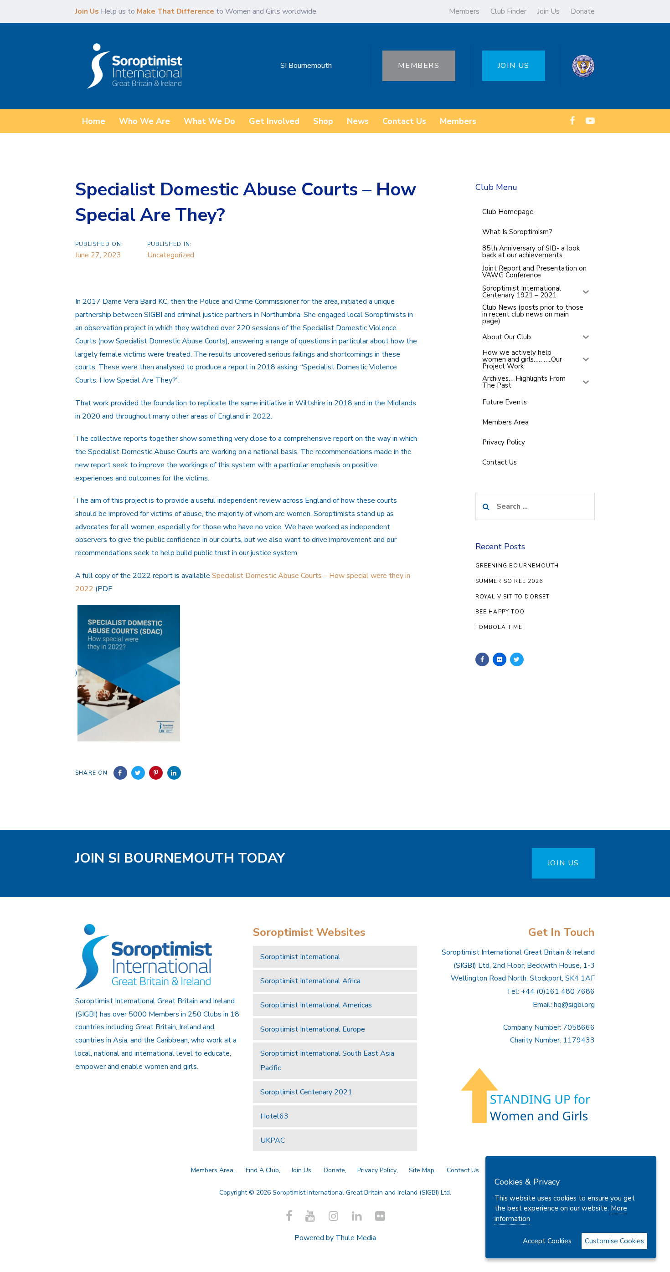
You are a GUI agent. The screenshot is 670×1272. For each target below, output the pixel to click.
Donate (583, 11)
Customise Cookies (614, 1241)
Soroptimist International (300, 957)
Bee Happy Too (500, 611)
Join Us (548, 11)
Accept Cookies (547, 1241)
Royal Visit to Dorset (512, 596)
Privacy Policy (377, 1170)
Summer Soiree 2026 (509, 581)
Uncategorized (170, 255)
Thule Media (355, 1238)
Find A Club (262, 1170)
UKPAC (272, 1140)
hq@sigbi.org (574, 1005)
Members (464, 11)
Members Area (212, 1170)
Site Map (421, 1170)
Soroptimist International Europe (312, 1029)
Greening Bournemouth (517, 565)
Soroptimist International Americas (316, 1005)
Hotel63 (274, 1116)
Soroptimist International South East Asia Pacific (327, 1060)
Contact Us (463, 1170)
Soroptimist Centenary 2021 (306, 1092)
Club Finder (508, 11)
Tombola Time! (500, 627)
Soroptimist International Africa (310, 981)
